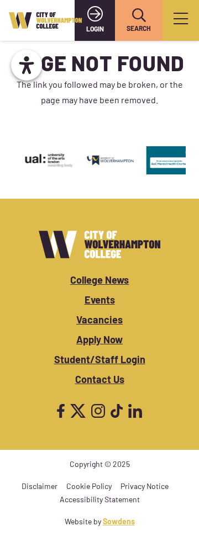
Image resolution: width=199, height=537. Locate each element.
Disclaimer (39, 487)
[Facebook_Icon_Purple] (61, 411)
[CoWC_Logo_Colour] (45, 20)
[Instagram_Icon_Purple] (98, 411)
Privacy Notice (145, 487)
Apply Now (99, 341)
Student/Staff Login (99, 361)
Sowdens (119, 522)
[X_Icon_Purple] (78, 411)
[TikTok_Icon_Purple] (117, 411)
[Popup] (181, 20)
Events (100, 301)
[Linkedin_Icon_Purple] (135, 411)
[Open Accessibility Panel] (26, 65)
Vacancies (99, 321)
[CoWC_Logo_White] (99, 244)
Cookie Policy (89, 487)
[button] (139, 15)
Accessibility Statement (100, 500)
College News (99, 281)
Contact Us (99, 381)
